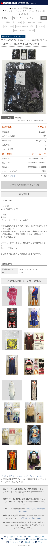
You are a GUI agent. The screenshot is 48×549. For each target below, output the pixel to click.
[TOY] (19, 22)
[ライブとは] (28, 11)
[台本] (40, 22)
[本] (13, 22)
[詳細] (12, 176)
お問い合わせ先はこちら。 (31, 518)
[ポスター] (40, 26)
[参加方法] (40, 11)
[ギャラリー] (8, 26)
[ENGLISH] (24, 14)
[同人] (15, 30)
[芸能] (32, 26)
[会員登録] (23, 8)
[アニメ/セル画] (29, 22)
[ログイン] (34, 8)
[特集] (8, 22)
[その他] (31, 30)
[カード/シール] (21, 26)
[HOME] (13, 8)
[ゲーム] (23, 30)
